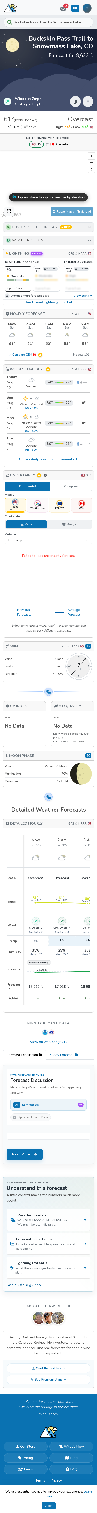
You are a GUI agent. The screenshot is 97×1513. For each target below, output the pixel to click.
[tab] (24, 1055)
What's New (74, 1446)
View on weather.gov (46, 1041)
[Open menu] (87, 8)
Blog (74, 1457)
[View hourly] (88, 646)
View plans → (83, 295)
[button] (48, 227)
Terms (40, 1480)
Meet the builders (48, 1368)
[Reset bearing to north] (91, 169)
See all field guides (26, 1284)
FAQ (73, 1469)
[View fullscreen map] (9, 211)
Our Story (27, 1446)
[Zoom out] (91, 162)
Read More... (22, 1154)
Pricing (28, 1457)
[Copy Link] (75, 101)
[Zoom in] (91, 156)
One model (27, 486)
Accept (49, 1506)
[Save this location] (88, 101)
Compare (71, 486)
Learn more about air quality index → (71, 736)
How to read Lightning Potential (48, 302)
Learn (28, 1469)
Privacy (56, 1480)
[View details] (88, 755)
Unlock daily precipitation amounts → (48, 459)
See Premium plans (48, 1379)
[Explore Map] (75, 8)
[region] (48, 184)
